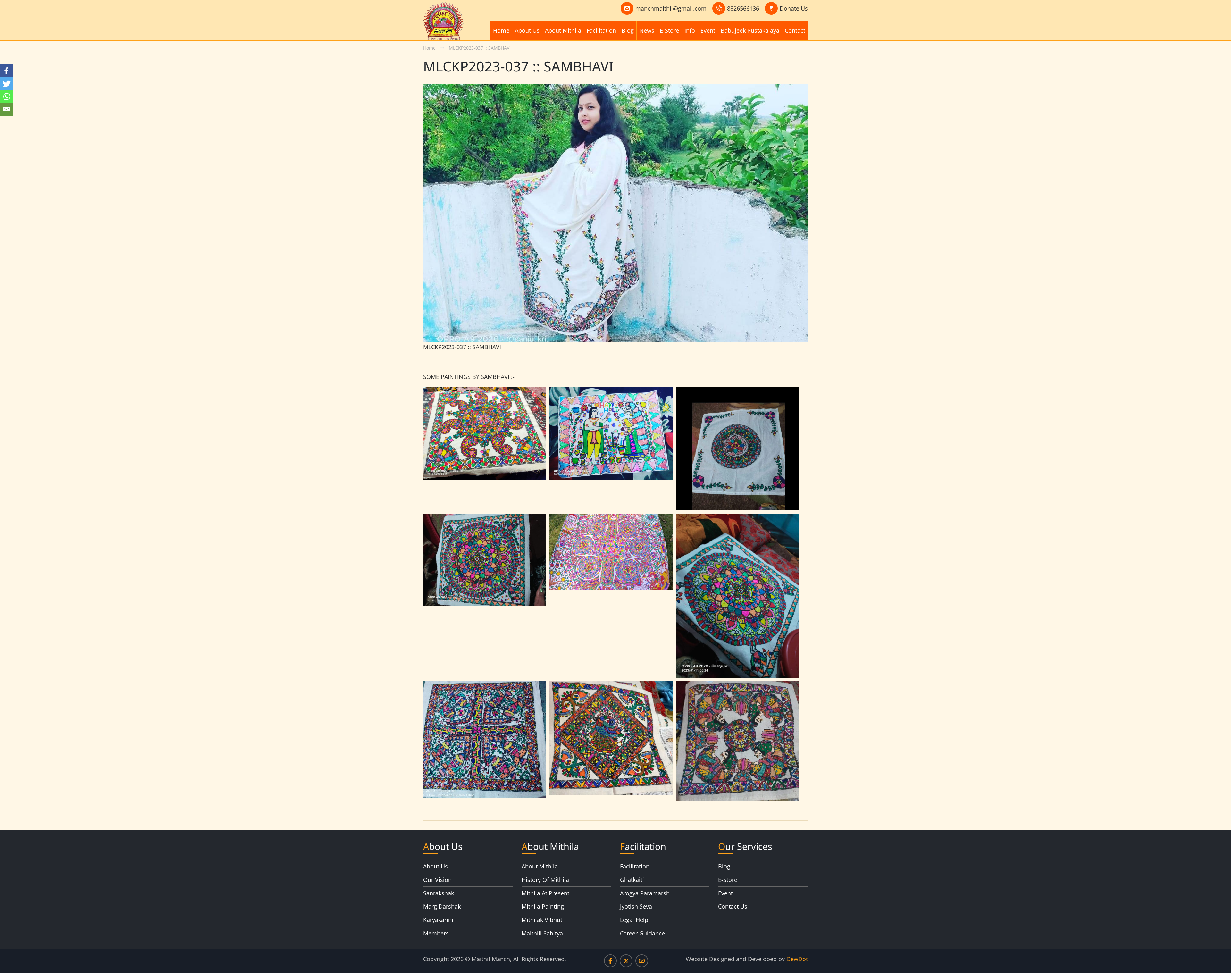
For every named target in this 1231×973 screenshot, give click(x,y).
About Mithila (563, 30)
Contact (795, 30)
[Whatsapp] (6, 96)
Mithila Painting (543, 906)
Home (501, 30)
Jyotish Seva (636, 906)
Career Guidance (642, 933)
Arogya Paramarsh (645, 893)
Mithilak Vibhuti (543, 920)
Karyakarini (438, 920)
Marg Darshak (442, 906)
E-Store (669, 30)
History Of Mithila (545, 880)
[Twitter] (6, 83)
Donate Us (794, 8)
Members (436, 933)
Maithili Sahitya (542, 933)
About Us (527, 30)
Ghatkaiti (632, 880)
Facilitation (601, 30)
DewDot (797, 959)
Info (689, 30)
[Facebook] (6, 70)
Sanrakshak (438, 893)
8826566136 (743, 8)
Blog (628, 30)
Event (707, 30)
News (646, 30)
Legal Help (634, 920)
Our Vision (437, 880)
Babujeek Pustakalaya (750, 30)
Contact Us (732, 906)
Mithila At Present (545, 893)
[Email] (6, 109)
